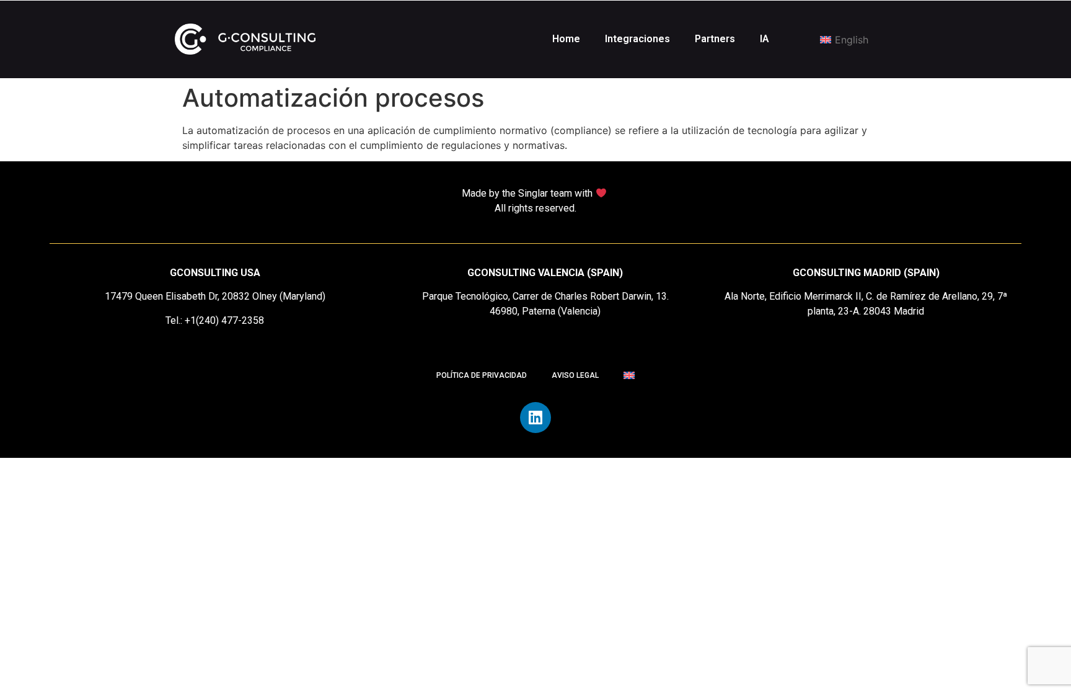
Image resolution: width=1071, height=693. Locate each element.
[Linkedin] (535, 417)
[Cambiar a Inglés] (629, 375)
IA (764, 39)
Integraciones (637, 39)
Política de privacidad (481, 375)
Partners (715, 39)
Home (566, 39)
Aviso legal (575, 375)
